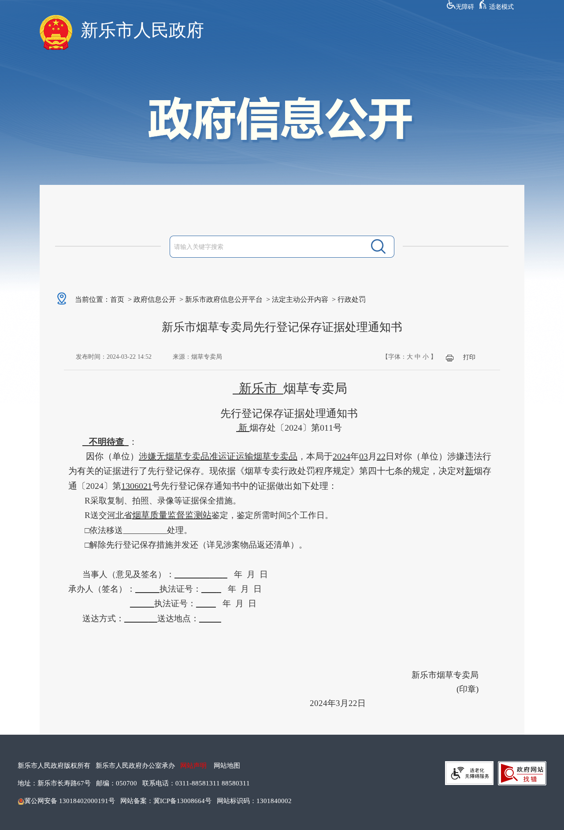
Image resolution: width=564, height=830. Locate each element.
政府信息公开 (155, 299)
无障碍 (465, 7)
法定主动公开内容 (300, 299)
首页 (117, 299)
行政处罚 (352, 299)
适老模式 (501, 7)
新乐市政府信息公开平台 (224, 299)
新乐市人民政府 (142, 30)
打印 (469, 357)
